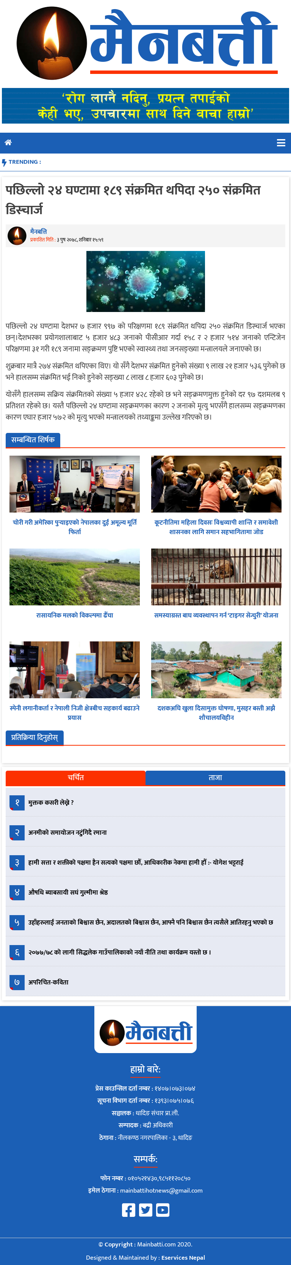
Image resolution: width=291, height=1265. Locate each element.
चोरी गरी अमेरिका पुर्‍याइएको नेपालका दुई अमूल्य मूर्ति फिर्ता (75, 527)
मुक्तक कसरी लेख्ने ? (51, 803)
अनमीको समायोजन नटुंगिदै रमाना (67, 833)
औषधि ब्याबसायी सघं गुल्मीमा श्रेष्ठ (68, 892)
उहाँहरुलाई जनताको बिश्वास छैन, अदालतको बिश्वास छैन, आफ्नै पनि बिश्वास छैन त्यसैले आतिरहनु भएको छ (150, 922)
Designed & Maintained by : (145, 1257)
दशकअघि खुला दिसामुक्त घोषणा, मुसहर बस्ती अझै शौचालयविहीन (216, 713)
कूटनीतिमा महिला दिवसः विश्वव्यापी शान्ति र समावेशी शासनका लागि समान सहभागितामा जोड (216, 527)
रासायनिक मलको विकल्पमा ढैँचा (74, 615)
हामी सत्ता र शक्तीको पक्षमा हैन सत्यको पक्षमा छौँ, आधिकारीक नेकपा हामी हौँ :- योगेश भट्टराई (136, 862)
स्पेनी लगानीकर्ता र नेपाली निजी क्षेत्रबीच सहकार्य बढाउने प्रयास (74, 713)
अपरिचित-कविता (48, 982)
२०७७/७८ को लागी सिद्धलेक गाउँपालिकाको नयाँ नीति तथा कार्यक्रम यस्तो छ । (119, 952)
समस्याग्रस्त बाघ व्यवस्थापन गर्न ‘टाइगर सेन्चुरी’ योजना (216, 615)
